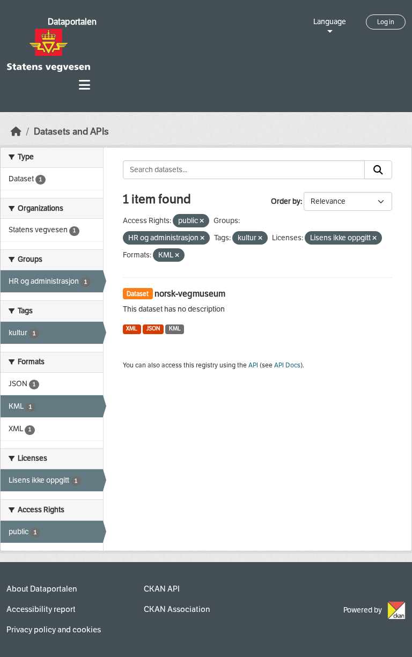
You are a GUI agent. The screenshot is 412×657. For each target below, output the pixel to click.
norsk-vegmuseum (189, 294)
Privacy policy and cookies (53, 629)
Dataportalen (72, 22)
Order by (285, 201)
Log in (385, 22)
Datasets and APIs (71, 131)
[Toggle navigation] (84, 85)
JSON (153, 328)
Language (329, 21)
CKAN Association (177, 609)
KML (175, 328)
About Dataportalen (41, 589)
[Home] (16, 131)
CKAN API (162, 589)
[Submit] (378, 170)
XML (131, 328)
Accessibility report (41, 609)
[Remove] (202, 221)
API (253, 365)
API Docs (287, 365)
